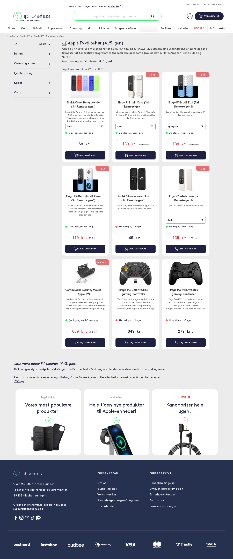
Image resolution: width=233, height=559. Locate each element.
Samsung (76, 28)
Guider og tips (107, 489)
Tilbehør (104, 28)
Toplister (166, 28)
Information (218, 28)
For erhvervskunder (162, 494)
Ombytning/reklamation (166, 489)
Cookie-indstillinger (162, 506)
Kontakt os (156, 500)
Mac (90, 28)
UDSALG (199, 28)
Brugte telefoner (126, 28)
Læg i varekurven (87, 155)
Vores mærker (106, 494)
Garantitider (106, 506)
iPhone (11, 28)
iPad (24, 28)
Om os (101, 483)
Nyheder (183, 28)
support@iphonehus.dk (28, 509)
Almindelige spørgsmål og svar (118, 500)
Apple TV (25, 36)
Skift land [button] (192, 5)
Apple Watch (56, 28)
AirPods (37, 28)
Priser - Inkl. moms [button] (213, 5)
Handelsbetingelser (162, 483)
